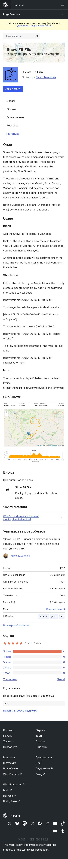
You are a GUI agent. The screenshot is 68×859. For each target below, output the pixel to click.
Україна (15, 815)
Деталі (10, 100)
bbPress (9, 795)
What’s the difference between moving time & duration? (21, 518)
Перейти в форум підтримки (20, 710)
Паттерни (41, 747)
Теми (39, 735)
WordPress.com (14, 784)
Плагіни (40, 741)
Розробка (12, 125)
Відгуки (11, 109)
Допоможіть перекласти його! (34, 25)
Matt (7, 790)
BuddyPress (11, 801)
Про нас (8, 730)
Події (39, 763)
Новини (7, 735)
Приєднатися (44, 757)
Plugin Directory (11, 14)
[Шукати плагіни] (37, 36)
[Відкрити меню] (63, 4)
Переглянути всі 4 (55, 609)
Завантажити (13, 88)
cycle (41, 616)
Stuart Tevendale (46, 77)
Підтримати (44, 768)
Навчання (9, 757)
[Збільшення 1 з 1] (60, 406)
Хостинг (8, 741)
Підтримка (12, 133)
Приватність (10, 747)
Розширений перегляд (16, 625)
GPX (62, 616)
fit (47, 616)
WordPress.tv (12, 774)
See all (61, 679)
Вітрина (40, 730)
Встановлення (15, 117)
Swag (40, 774)
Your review (10, 679)
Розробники (10, 768)
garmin (54, 616)
